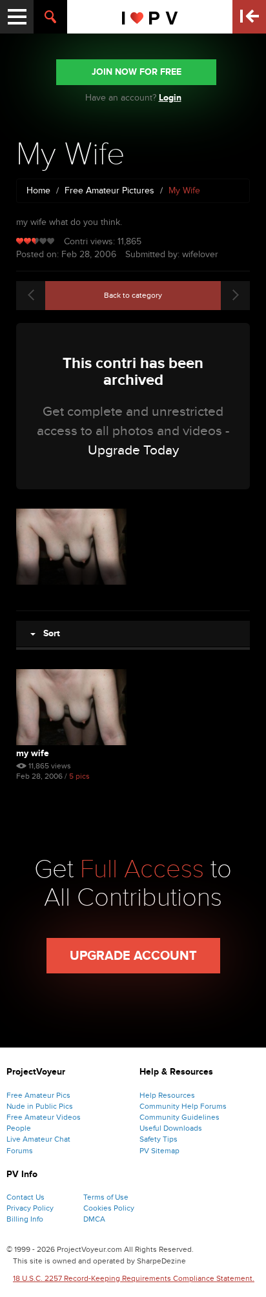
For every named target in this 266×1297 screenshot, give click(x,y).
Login (170, 97)
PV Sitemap (159, 1150)
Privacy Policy (30, 1208)
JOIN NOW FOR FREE (136, 71)
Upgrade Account (133, 956)
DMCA (94, 1219)
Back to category (133, 295)
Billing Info (24, 1219)
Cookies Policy (108, 1208)
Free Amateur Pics (38, 1095)
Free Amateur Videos (43, 1117)
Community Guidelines (179, 1117)
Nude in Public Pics (39, 1106)
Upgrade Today (133, 450)
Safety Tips (158, 1139)
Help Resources (167, 1095)
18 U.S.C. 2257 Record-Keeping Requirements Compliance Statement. (133, 1278)
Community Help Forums (183, 1106)
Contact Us (25, 1197)
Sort (48, 633)
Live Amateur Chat (38, 1139)
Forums (19, 1150)
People (18, 1128)
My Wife (32, 753)
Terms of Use (105, 1197)
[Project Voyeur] (150, 16)
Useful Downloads (170, 1128)
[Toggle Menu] (17, 17)
